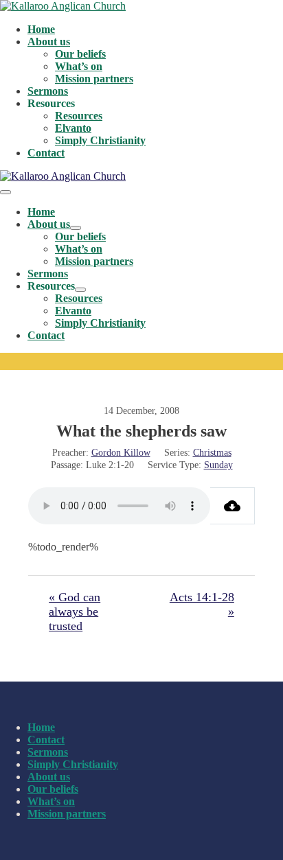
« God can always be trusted (74, 611)
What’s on (78, 66)
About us (48, 41)
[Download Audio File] (232, 505)
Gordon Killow (120, 453)
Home (41, 29)
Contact (46, 153)
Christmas (212, 453)
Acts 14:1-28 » (202, 604)
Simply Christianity (100, 140)
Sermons (47, 91)
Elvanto (73, 128)
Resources (78, 115)
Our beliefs (80, 54)
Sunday (218, 465)
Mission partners (94, 78)
